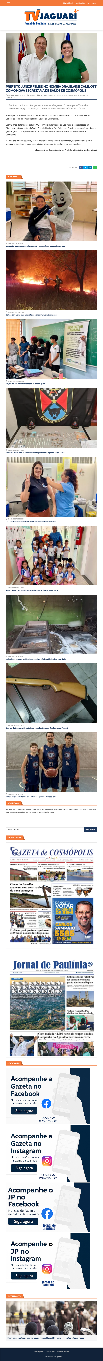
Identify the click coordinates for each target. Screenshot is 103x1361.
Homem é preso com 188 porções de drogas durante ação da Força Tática (35, 453)
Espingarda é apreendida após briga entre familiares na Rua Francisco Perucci (37, 728)
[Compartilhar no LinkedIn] (90, 167)
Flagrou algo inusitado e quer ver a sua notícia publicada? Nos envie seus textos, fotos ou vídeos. (46, 1338)
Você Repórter (80, 3)
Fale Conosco (92, 3)
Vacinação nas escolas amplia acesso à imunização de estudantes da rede (35, 246)
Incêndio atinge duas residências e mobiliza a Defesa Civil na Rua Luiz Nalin (36, 659)
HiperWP (59, 1357)
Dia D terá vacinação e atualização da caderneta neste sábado (31, 521)
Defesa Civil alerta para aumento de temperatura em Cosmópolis (31, 315)
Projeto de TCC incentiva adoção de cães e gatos (25, 384)
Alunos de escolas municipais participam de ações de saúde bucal (32, 590)
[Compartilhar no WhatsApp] (95, 167)
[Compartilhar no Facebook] (81, 167)
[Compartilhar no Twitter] (85, 167)
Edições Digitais (68, 3)
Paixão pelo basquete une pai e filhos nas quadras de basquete (31, 797)
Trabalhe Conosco (63, 1352)
